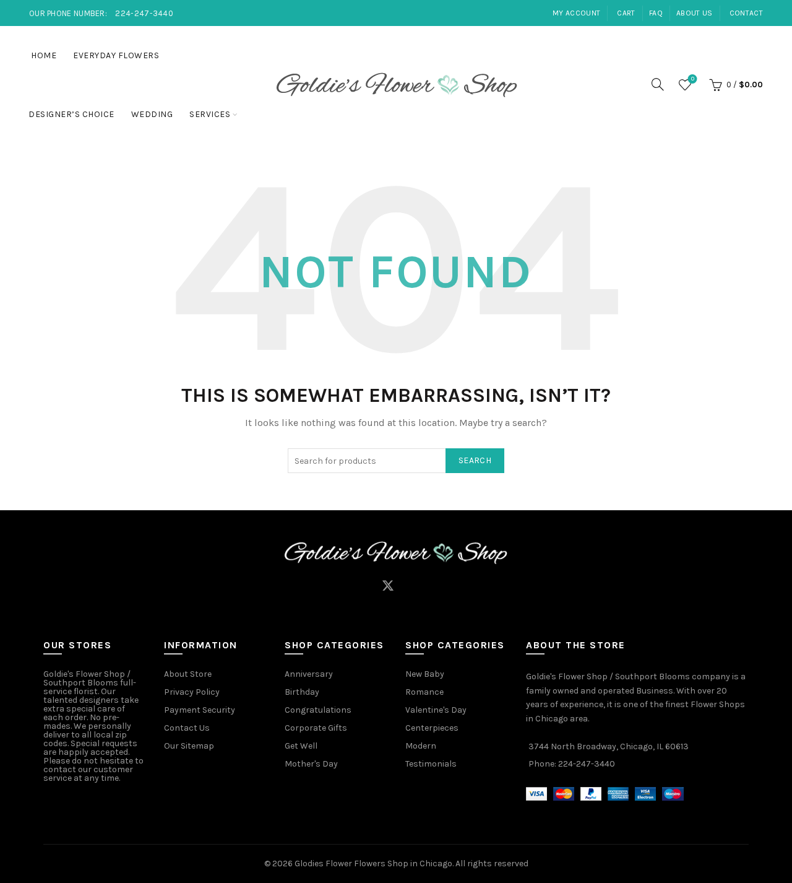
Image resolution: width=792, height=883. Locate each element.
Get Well (301, 746)
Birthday (302, 692)
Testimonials (431, 764)
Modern (420, 746)
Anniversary (309, 674)
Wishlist (692, 79)
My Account (576, 13)
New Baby (424, 674)
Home (43, 55)
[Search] (658, 84)
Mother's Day (311, 764)
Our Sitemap (189, 746)
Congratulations (318, 710)
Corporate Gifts (316, 728)
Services (209, 114)
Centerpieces (431, 728)
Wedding (152, 114)
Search (474, 460)
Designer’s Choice (71, 114)
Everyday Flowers (116, 55)
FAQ (656, 13)
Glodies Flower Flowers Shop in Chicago (373, 863)
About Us (694, 13)
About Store (188, 674)
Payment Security (199, 710)
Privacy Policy (192, 692)
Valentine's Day (436, 710)
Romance (424, 692)
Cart (626, 13)
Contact (746, 13)
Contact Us (187, 728)
